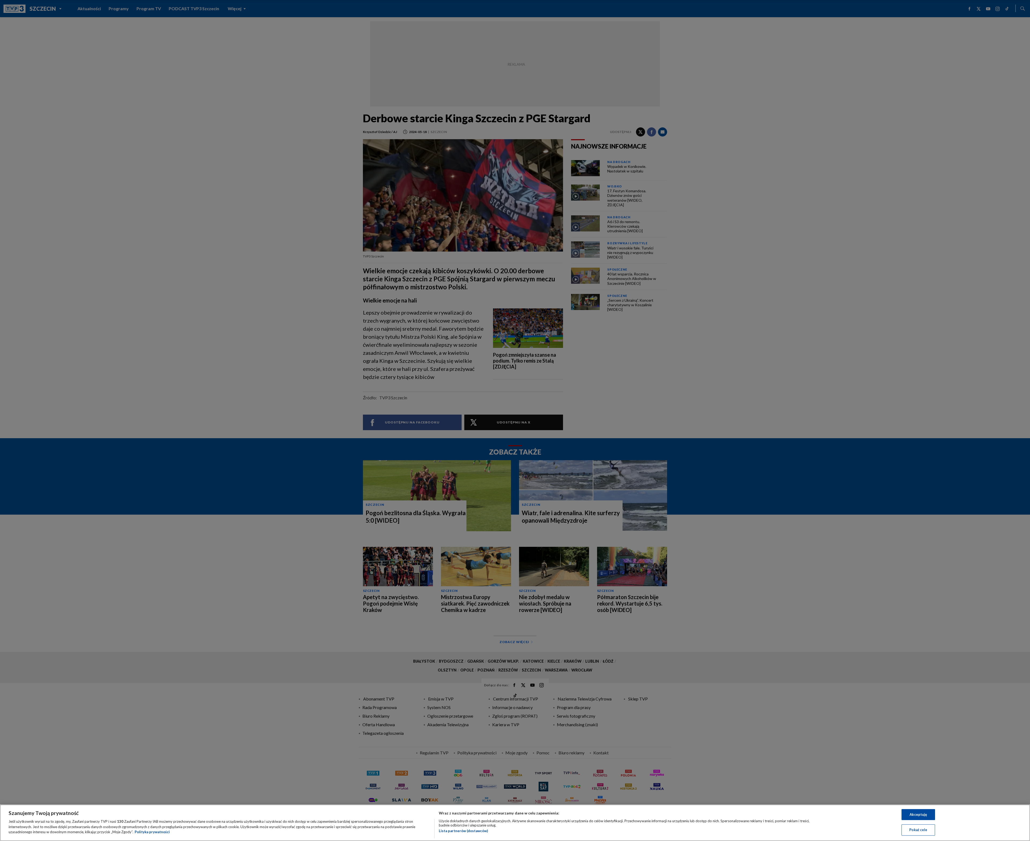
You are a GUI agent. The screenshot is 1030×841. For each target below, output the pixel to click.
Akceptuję (918, 814)
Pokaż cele (918, 830)
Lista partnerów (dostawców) (463, 831)
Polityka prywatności (152, 832)
